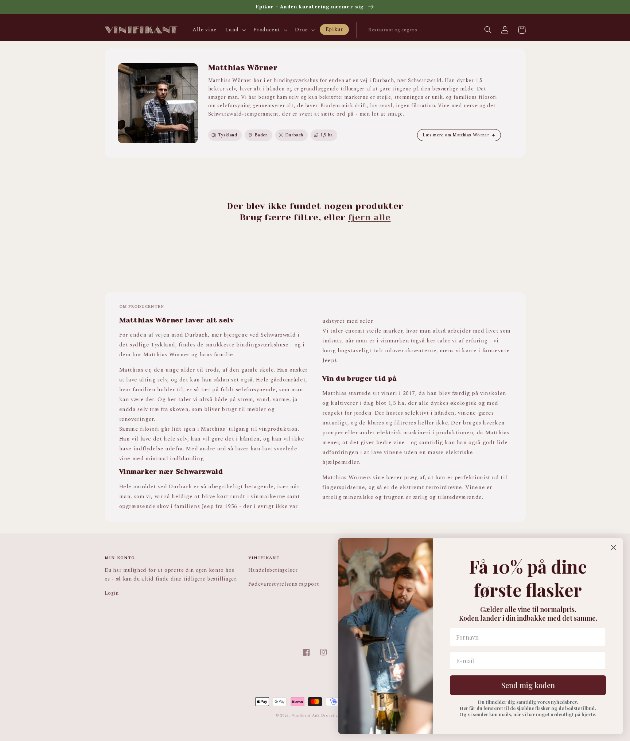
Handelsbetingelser (273, 570)
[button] (235, 30)
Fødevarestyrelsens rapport (283, 584)
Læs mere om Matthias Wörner (456, 135)
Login (112, 593)
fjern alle (369, 217)
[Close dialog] (613, 547)
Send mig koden (528, 685)
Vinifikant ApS (306, 715)
